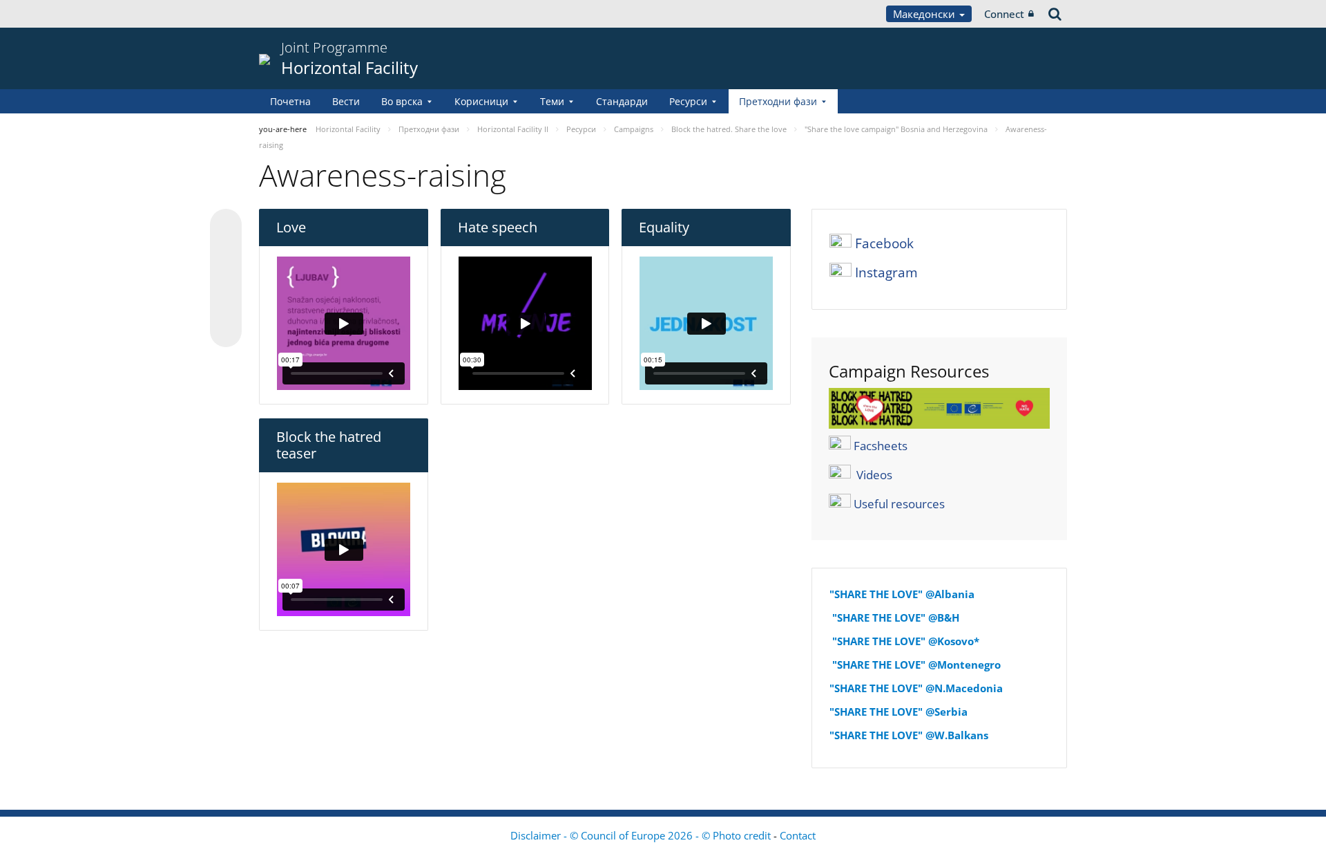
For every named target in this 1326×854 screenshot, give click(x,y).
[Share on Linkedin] (225, 305)
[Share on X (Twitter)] (225, 252)
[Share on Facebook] (225, 278)
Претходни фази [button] (778, 101)
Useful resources (899, 504)
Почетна (290, 101)
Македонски (925, 14)
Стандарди (622, 101)
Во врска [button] (402, 101)
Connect (1004, 14)
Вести (346, 101)
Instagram (886, 272)
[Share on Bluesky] (225, 226)
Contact (798, 835)
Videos (874, 475)
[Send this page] (225, 331)
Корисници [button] (481, 101)
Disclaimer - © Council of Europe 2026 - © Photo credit (642, 835)
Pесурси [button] (688, 101)
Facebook (884, 243)
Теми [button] (552, 101)
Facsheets (880, 446)
